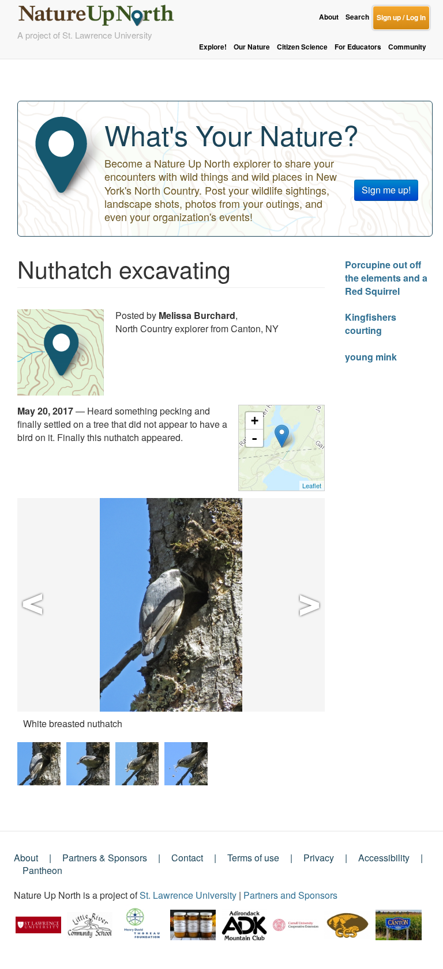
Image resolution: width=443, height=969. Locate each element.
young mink (371, 356)
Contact (187, 857)
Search (357, 17)
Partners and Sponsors (290, 895)
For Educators (358, 47)
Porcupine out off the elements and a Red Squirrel (386, 278)
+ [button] (254, 420)
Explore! (213, 47)
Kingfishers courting (370, 323)
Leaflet (311, 485)
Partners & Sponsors (104, 857)
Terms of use (253, 857)
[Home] (101, 12)
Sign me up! (386, 189)
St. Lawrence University (188, 895)
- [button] (254, 438)
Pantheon (42, 870)
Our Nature (252, 47)
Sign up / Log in (401, 17)
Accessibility (384, 857)
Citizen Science (302, 47)
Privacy (318, 857)
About (329, 17)
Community (407, 47)
